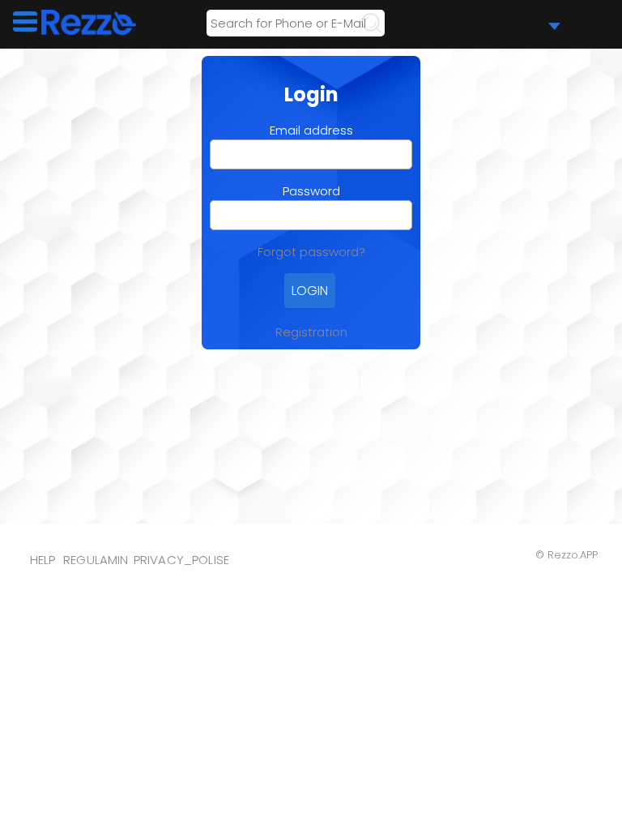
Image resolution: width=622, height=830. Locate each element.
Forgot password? (311, 251)
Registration (311, 331)
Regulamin (96, 559)
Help (43, 559)
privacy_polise (182, 559)
